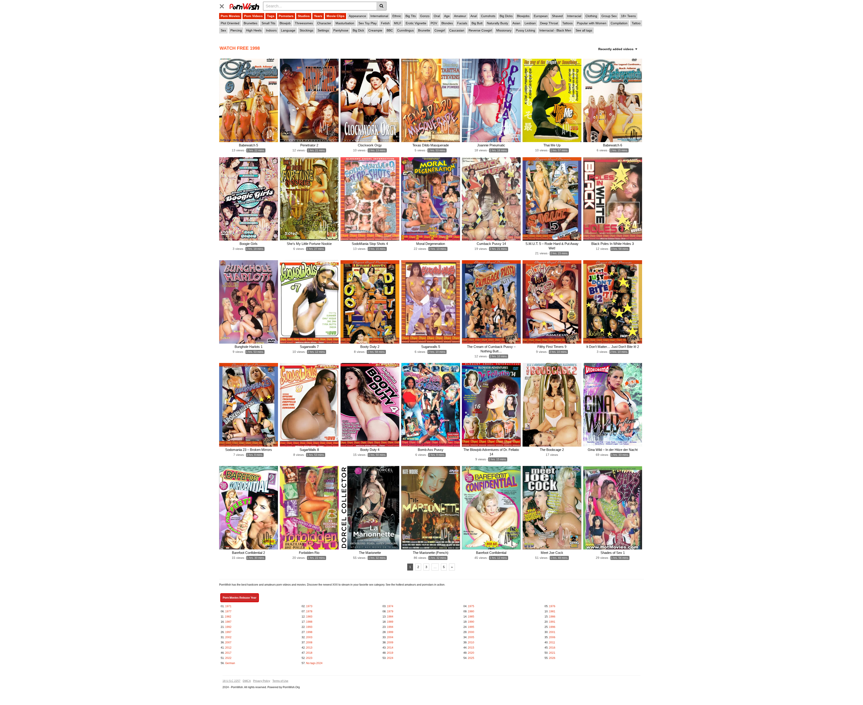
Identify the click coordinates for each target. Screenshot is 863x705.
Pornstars (286, 16)
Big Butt (477, 23)
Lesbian (530, 23)
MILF (397, 23)
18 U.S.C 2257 (231, 681)
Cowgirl (439, 30)
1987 (228, 621)
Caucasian (456, 30)
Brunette (424, 30)
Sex (223, 30)
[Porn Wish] (244, 5)
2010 (471, 642)
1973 (309, 606)
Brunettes (250, 23)
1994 (390, 627)
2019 (390, 652)
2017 (228, 652)
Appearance (357, 16)
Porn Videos (253, 16)
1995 (471, 627)
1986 (552, 616)
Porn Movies (230, 16)
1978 (309, 611)
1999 (390, 632)
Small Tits (268, 23)
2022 (228, 658)
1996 (552, 627)
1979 (390, 611)
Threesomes (304, 23)
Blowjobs (523, 16)
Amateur (460, 16)
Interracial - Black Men (555, 30)
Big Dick (358, 30)
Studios (304, 16)
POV (434, 23)
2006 (552, 637)
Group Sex (609, 16)
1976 (552, 606)
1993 (309, 627)
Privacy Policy (261, 681)
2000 (471, 632)
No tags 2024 (314, 663)
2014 (390, 647)
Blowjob (285, 23)
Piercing (236, 30)
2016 (552, 647)
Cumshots (488, 16)
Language (288, 30)
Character (324, 23)
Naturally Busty (497, 23)
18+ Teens (628, 16)
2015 (471, 647)
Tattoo (636, 23)
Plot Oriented (230, 23)
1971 (228, 606)
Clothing (591, 16)
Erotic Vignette (416, 23)
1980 (471, 611)
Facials (462, 23)
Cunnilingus (405, 30)
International (379, 16)
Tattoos (567, 23)
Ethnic (396, 16)
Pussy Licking (525, 30)
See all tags (584, 30)
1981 (552, 611)
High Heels (254, 30)
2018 (309, 652)
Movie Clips (336, 16)
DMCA (247, 681)
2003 (309, 637)
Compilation (619, 23)
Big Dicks (506, 16)
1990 (471, 621)
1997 (228, 632)
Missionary (504, 30)
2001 (552, 632)
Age (447, 16)
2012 (228, 647)
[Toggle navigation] (223, 5)
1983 (309, 616)
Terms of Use (280, 681)
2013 (309, 647)
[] (381, 6)
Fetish (385, 23)
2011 (552, 642)
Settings (323, 30)
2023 (309, 658)
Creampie (375, 30)
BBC (390, 30)
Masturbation (345, 23)
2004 (390, 637)
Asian (516, 23)
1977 (228, 611)
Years (318, 16)
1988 (309, 621)
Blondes (447, 23)
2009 (390, 642)
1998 (309, 632)
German (230, 663)
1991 (552, 621)
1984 (390, 616)
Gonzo (424, 16)
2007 (228, 642)
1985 (471, 616)
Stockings (306, 30)
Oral (437, 16)
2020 (471, 652)
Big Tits (410, 16)
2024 (390, 658)
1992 (228, 627)
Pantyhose (340, 30)
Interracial (574, 16)
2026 (552, 658)
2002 (228, 637)
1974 (390, 606)
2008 (309, 642)
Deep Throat (549, 23)
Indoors (271, 30)
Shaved (557, 16)
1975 (471, 606)
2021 (552, 652)
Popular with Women (591, 23)
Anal (473, 16)
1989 (390, 621)
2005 (471, 637)
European (541, 16)
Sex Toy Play (367, 23)
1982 (228, 616)
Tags (270, 16)
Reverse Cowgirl (480, 30)
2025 (471, 658)
